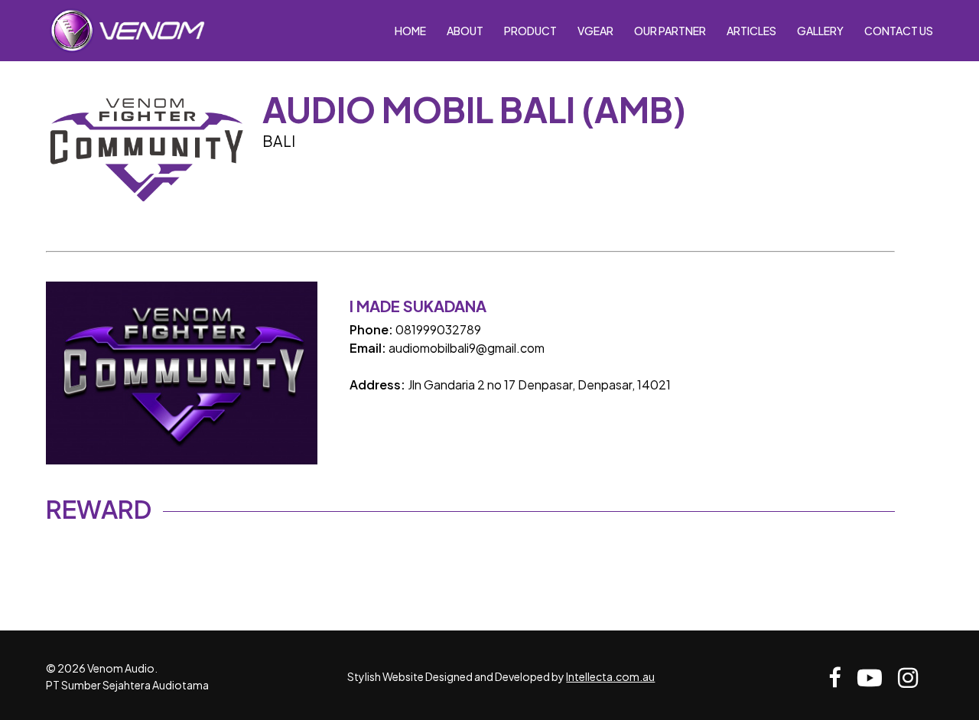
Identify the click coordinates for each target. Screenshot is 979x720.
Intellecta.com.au (610, 676)
